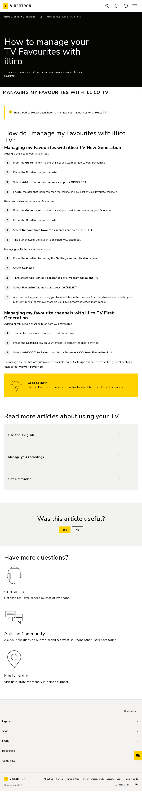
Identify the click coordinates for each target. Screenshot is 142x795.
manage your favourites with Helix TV (82, 113)
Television (31, 16)
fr (136, 784)
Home (7, 16)
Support (18, 16)
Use (41, 16)
